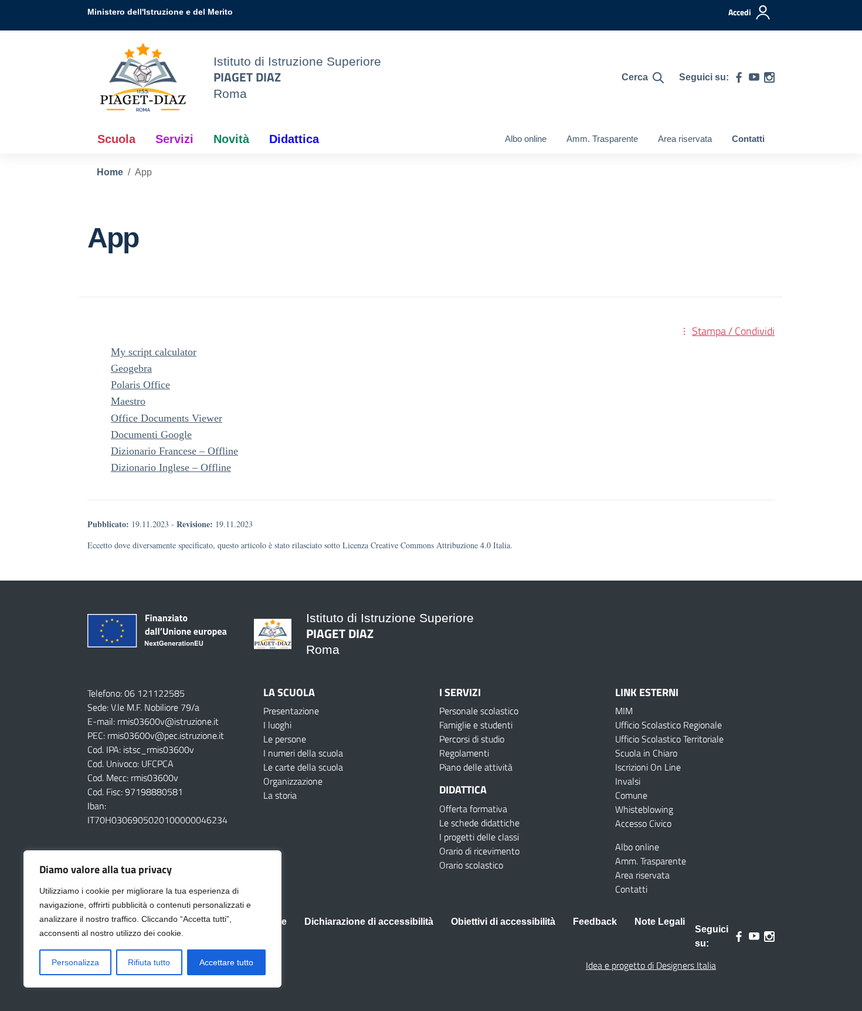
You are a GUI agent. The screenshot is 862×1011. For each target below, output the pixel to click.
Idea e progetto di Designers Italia (651, 965)
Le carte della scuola (303, 767)
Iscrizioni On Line (648, 767)
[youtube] (754, 77)
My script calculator (153, 352)
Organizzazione (293, 781)
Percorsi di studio (471, 739)
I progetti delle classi (479, 837)
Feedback (595, 922)
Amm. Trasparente (602, 139)
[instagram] (769, 77)
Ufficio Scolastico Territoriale (669, 739)
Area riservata (685, 139)
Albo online (526, 139)
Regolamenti (464, 753)
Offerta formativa (473, 809)
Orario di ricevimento (479, 851)
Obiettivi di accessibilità (503, 922)
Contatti (748, 139)
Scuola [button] (116, 139)
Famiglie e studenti (476, 725)
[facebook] (739, 77)
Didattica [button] (294, 139)
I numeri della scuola (303, 753)
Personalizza (75, 962)
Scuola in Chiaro (646, 753)
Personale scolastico (478, 711)
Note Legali (659, 922)
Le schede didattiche (479, 823)
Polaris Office (140, 385)
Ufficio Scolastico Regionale (668, 725)
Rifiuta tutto (149, 962)
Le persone (284, 739)
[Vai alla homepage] (143, 77)
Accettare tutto (226, 962)
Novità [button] (231, 139)
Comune (631, 795)
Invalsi (627, 781)
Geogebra (131, 368)
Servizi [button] (174, 139)
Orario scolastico (471, 865)
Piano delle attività (476, 767)
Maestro (128, 401)
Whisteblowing (644, 809)
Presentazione (291, 711)
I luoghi (277, 725)
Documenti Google (151, 434)
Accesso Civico (643, 823)
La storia (280, 795)
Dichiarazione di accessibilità (368, 922)
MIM (624, 711)
